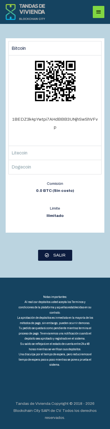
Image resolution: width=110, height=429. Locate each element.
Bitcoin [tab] (19, 48)
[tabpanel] (55, 100)
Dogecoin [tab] (21, 167)
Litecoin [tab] (19, 153)
